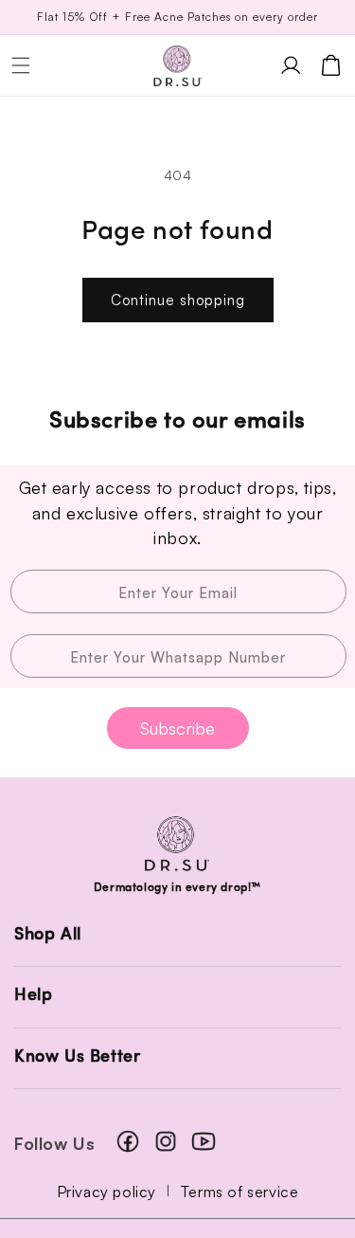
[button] (21, 65)
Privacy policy (106, 1191)
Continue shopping (178, 300)
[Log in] (291, 65)
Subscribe (177, 728)
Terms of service (240, 1191)
